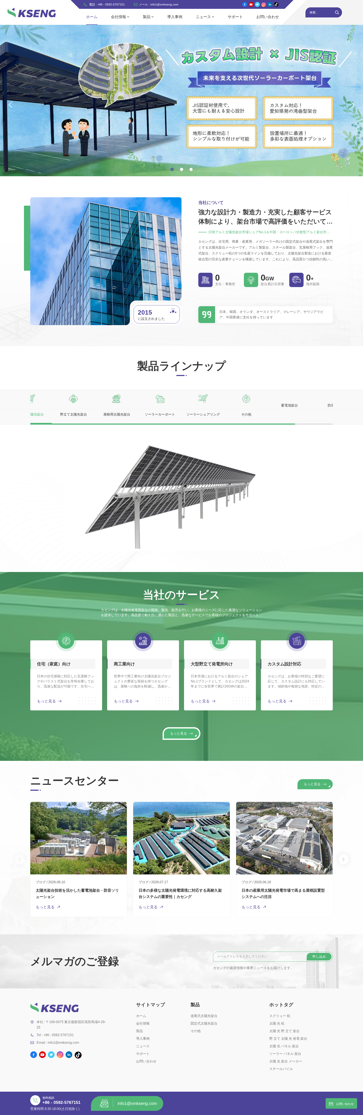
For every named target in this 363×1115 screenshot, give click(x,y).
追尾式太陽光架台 (204, 1016)
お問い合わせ (267, 17)
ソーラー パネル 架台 (285, 1053)
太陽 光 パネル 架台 (284, 1046)
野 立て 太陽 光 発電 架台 (288, 1038)
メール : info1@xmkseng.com (158, 4)
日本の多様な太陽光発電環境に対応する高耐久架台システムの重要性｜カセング (180, 893)
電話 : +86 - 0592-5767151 (107, 4)
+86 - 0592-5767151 (61, 1102)
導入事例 (174, 17)
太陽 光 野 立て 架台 (284, 1031)
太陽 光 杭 (276, 1023)
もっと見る (46, 701)
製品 (146, 17)
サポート (235, 17)
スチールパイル (281, 1069)
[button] (172, 169)
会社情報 (118, 17)
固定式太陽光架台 (204, 1023)
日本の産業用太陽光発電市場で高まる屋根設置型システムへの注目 (283, 893)
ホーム (91, 17)
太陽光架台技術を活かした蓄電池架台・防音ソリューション (77, 893)
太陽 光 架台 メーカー (285, 1061)
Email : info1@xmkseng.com (58, 1042)
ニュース (203, 17)
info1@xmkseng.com (137, 1103)
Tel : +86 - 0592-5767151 (55, 1035)
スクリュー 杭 (279, 1016)
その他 (196, 1031)
